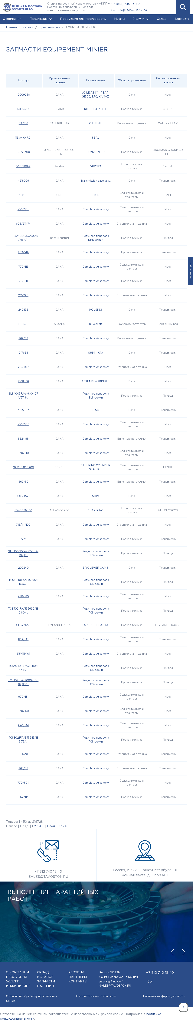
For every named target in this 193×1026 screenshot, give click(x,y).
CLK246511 (23, 625)
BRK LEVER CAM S (96, 568)
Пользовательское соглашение (96, 996)
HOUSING (95, 310)
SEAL (95, 138)
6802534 (23, 109)
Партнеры (77, 977)
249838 (23, 310)
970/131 (23, 697)
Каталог (45, 977)
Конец (63, 826)
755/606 (23, 424)
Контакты (182, 19)
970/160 (23, 711)
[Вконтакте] (149, 979)
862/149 (23, 252)
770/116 (23, 267)
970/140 (23, 453)
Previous (172, 952)
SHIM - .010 (95, 353)
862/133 (23, 639)
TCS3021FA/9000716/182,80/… (23, 682)
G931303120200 (23, 467)
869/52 (23, 482)
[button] (183, 7)
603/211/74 (23, 224)
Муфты (119, 19)
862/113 (23, 797)
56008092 (23, 166)
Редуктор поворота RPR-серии (95, 238)
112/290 (23, 295)
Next (183, 952)
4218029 (23, 181)
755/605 (23, 209)
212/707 (23, 367)
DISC (95, 410)
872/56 (23, 539)
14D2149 (95, 166)
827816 (23, 123)
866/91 (23, 754)
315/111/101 (23, 654)
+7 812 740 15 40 (48, 871)
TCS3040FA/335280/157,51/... (23, 668)
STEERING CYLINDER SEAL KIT (95, 467)
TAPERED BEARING (95, 625)
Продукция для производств (83, 19)
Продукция (38, 19)
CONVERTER (96, 152)
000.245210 (23, 496)
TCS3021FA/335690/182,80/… (23, 611)
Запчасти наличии (46, 984)
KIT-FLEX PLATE (95, 109)
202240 (23, 568)
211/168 (23, 281)
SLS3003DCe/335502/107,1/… (23, 553)
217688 (23, 353)
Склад (161, 19)
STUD (95, 195)
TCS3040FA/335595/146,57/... (23, 582)
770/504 (23, 783)
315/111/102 (23, 525)
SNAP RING (95, 510)
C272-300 (23, 152)
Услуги (138, 19)
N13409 (23, 195)
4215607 (23, 410)
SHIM (95, 496)
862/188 (23, 439)
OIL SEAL (95, 123)
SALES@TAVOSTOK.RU (129, 10)
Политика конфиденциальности (164, 996)
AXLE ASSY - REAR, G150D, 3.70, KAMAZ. (96, 95)
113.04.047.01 (23, 138)
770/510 (23, 596)
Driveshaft (95, 324)
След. (51, 826)
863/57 (23, 768)
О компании (12, 19)
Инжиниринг (18, 986)
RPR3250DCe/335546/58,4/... (23, 238)
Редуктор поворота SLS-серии (95, 396)
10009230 (23, 95)
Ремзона (76, 972)
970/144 (23, 725)
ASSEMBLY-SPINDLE (96, 381)
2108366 (23, 381)
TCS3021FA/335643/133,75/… (23, 740)
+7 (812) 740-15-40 (125, 4)
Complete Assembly (96, 209)
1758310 (23, 324)
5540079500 (23, 510)
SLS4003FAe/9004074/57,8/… (23, 396)
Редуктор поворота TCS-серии (95, 582)
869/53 (23, 338)
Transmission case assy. (96, 181)
